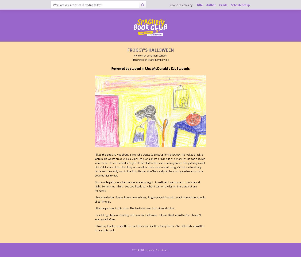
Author (211, 5)
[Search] (142, 4)
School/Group (240, 5)
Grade (223, 5)
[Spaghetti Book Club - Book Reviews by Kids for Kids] (150, 27)
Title (200, 5)
